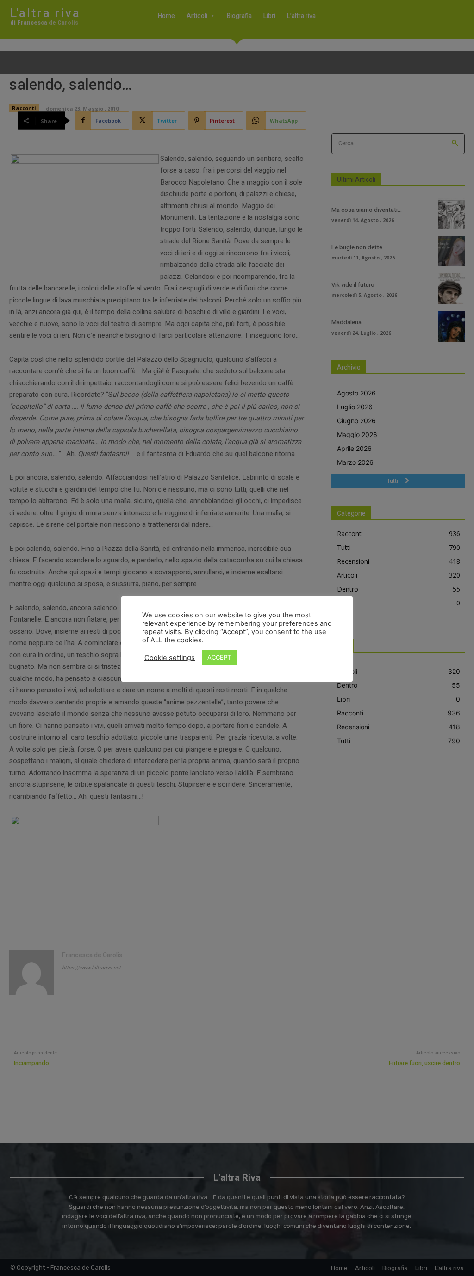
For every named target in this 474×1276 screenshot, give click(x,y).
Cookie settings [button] (169, 657)
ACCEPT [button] (219, 657)
